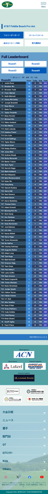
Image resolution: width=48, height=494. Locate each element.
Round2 (36, 63)
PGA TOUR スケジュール (37, 337)
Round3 (12, 70)
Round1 (12, 63)
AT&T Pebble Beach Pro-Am (19, 26)
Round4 (36, 70)
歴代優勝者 (36, 43)
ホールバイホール (36, 35)
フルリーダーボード (12, 35)
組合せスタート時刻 (12, 43)
